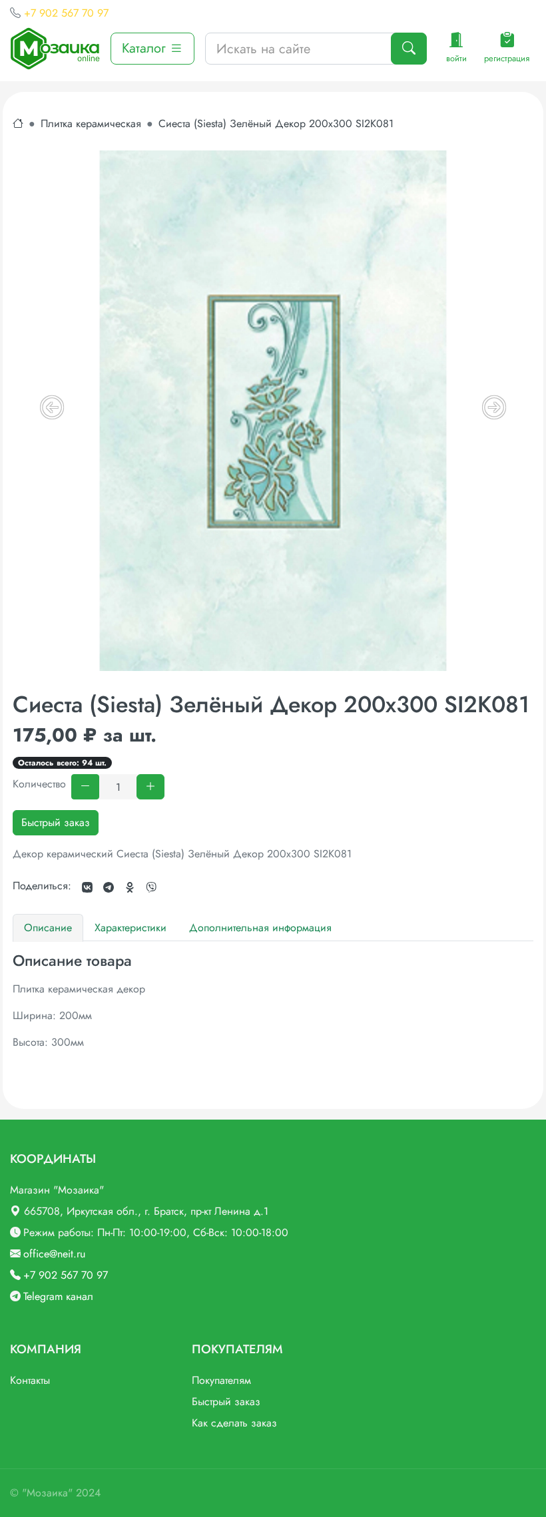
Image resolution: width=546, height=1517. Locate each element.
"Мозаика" (47, 1492)
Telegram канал (58, 1296)
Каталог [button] (146, 48)
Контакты (30, 1380)
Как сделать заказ (234, 1422)
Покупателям (221, 1380)
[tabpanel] (273, 1001)
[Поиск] (409, 49)
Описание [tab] (48, 927)
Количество (39, 783)
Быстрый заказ (55, 822)
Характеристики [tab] (130, 927)
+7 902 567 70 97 (66, 13)
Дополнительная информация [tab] (260, 927)
